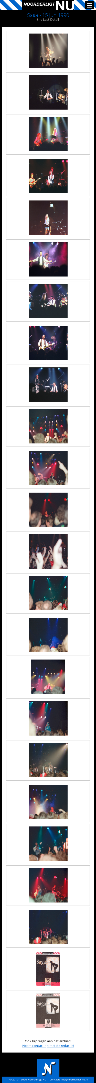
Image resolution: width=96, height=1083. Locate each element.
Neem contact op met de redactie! (48, 1045)
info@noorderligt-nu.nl (74, 1079)
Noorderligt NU (37, 1079)
